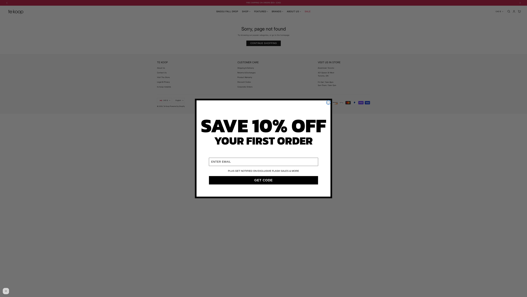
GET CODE (263, 180)
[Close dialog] (328, 102)
